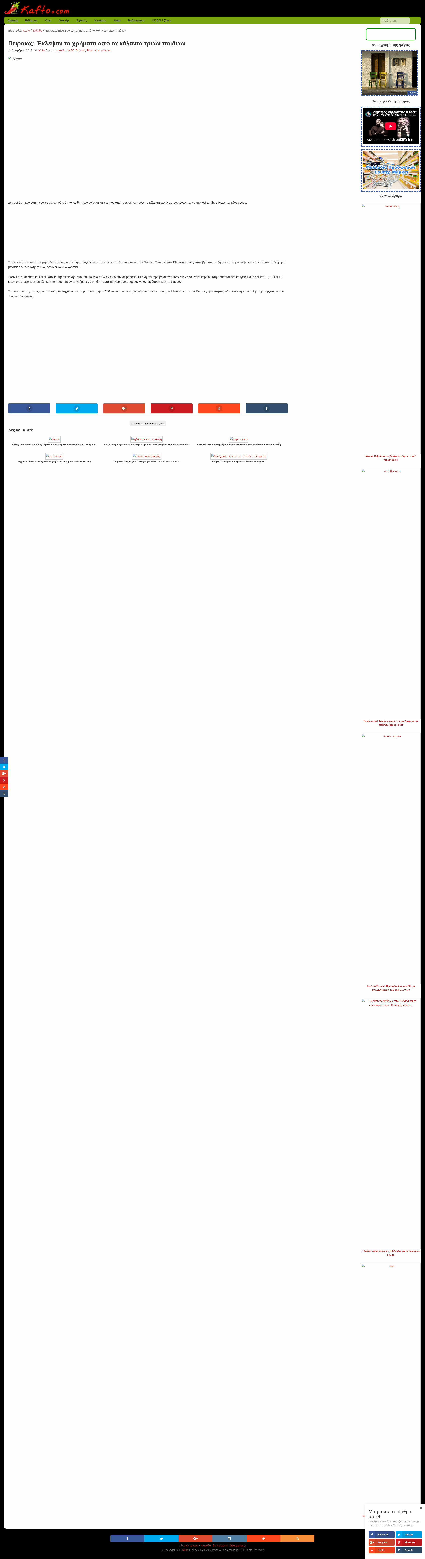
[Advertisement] (148, 228)
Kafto (185, 1550)
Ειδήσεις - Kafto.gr (212, 8)
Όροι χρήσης (237, 1545)
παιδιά (70, 50)
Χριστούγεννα (103, 50)
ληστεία (60, 50)
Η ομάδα (206, 1545)
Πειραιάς (81, 50)
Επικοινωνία (220, 1545)
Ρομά (90, 50)
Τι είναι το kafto (189, 1545)
